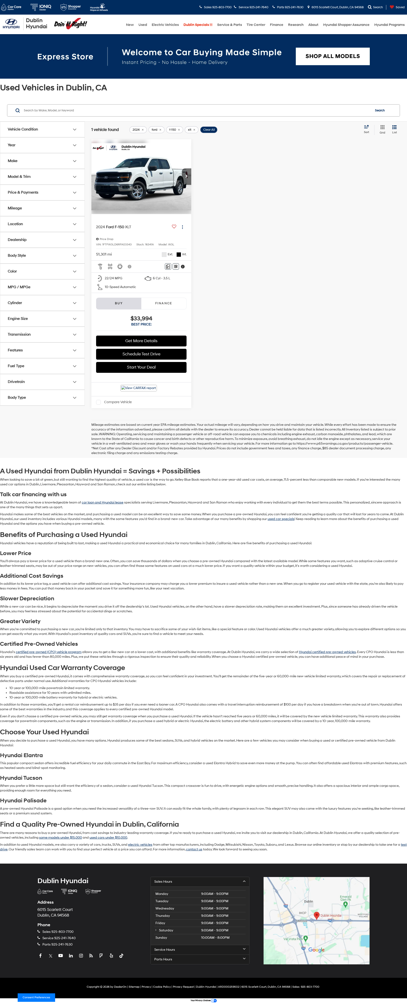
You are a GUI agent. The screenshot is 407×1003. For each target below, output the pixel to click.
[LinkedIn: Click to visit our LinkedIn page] (71, 956)
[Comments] (168, 266)
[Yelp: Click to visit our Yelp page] (112, 956)
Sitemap (134, 987)
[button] (186, 176)
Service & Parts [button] (229, 25)
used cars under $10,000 (108, 838)
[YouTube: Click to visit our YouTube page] (61, 956)
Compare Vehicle (118, 402)
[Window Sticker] (176, 266)
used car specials (281, 519)
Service (59, 938)
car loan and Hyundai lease (102, 502)
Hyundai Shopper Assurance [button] (346, 25)
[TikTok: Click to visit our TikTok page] (122, 956)
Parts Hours (163, 959)
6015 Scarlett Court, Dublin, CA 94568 (337, 7)
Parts (57, 944)
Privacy (146, 987)
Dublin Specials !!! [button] (197, 25)
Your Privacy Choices (201, 1000)
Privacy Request (183, 987)
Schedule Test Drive (141, 354)
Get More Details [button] (141, 341)
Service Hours (164, 950)
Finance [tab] (163, 303)
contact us (194, 849)
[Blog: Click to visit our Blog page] (91, 956)
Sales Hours (163, 882)
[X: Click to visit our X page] (51, 956)
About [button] (313, 25)
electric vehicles (140, 845)
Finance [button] (276, 25)
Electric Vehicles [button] (165, 25)
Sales (57, 932)
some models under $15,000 (60, 838)
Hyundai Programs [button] (389, 25)
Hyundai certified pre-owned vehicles (327, 652)
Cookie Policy (162, 987)
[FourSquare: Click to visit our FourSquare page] (101, 956)
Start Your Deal (141, 367)
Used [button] (142, 25)
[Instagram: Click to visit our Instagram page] (81, 956)
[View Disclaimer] (130, 267)
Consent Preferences (36, 997)
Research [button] (296, 25)
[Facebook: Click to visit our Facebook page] (41, 956)
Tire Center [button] (256, 25)
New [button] (130, 25)
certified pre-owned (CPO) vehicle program (48, 652)
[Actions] (182, 227)
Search (380, 110)
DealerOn (120, 987)
